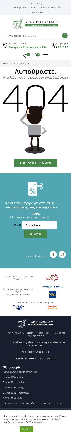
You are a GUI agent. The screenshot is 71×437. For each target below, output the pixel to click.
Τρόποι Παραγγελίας (14, 382)
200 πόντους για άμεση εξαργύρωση (31, 217)
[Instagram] (62, 254)
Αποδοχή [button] (26, 429)
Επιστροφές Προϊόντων (16, 392)
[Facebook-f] (53, 254)
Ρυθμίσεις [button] (51, 358)
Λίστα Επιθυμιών (12, 397)
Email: (18, 225)
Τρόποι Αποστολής (13, 387)
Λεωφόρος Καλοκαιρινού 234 (28, 47)
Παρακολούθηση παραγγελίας (20, 371)
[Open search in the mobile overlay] (35, 35)
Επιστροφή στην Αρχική (35, 162)
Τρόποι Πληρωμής (13, 377)
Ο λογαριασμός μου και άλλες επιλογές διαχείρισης (32, 403)
